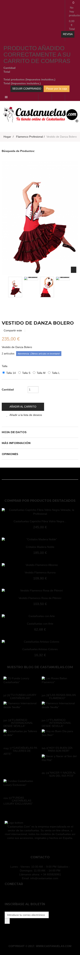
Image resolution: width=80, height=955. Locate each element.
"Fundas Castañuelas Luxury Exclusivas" (18, 800)
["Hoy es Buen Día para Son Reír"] (59, 737)
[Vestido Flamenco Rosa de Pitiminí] (40, 590)
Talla (5, 366)
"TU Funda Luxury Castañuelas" (23, 696)
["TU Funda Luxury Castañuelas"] (20, 684)
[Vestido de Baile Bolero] (15, 287)
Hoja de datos (14, 432)
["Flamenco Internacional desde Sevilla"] (20, 709)
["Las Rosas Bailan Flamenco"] (59, 684)
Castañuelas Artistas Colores (40, 649)
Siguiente (60, 286)
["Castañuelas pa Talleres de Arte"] (20, 737)
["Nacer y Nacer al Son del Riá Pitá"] (59, 762)
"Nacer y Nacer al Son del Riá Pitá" (62, 774)
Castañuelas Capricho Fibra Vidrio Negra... (40, 521)
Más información (16, 443)
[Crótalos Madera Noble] (40, 539)
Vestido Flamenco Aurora (40, 572)
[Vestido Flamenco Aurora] (40, 564)
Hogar (7, 136)
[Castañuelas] (40, 114)
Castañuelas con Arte (40, 623)
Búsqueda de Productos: (18, 151)
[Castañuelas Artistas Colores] (40, 641)
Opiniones (10, 454)
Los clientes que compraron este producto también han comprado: (17, 286)
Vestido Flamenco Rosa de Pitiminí (40, 598)
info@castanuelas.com (44, 878)
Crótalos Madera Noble (40, 547)
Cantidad (8, 389)
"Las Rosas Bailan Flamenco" (62, 696)
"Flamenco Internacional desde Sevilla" (18, 722)
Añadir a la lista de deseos (26, 414)
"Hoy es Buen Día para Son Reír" (60, 749)
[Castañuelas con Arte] (40, 616)
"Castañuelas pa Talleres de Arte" (20, 750)
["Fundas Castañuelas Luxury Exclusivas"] (20, 786)
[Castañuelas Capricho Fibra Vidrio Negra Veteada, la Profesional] (40, 511)
